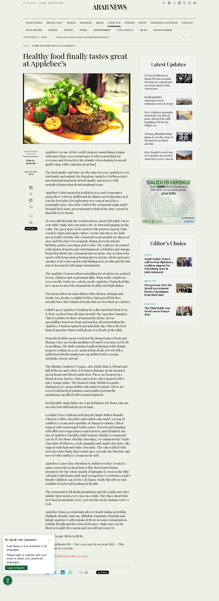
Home (26, 45)
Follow (32, 228)
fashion (52, 30)
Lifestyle (114, 22)
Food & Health (125, 30)
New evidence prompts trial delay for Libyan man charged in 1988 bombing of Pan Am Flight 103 (158, 118)
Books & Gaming (163, 30)
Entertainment (102, 30)
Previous (27, 109)
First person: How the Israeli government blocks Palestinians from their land (158, 289)
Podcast (187, 22)
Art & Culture (34, 30)
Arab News (31, 3)
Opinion (130, 22)
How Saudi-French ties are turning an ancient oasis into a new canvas (158, 155)
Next (126, 109)
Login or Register (16, 567)
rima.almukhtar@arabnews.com (66, 556)
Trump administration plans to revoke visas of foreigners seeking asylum (158, 138)
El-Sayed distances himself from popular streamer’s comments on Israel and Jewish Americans (158, 82)
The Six (143, 30)
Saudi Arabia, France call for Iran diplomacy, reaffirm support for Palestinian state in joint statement (159, 265)
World (71, 22)
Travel (83, 30)
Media (100, 22)
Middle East (54, 22)
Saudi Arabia (34, 22)
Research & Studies (164, 22)
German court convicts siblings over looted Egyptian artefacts (82, 37)
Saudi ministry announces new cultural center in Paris (158, 100)
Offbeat (68, 30)
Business (86, 22)
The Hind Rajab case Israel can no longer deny (157, 311)
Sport (143, 22)
